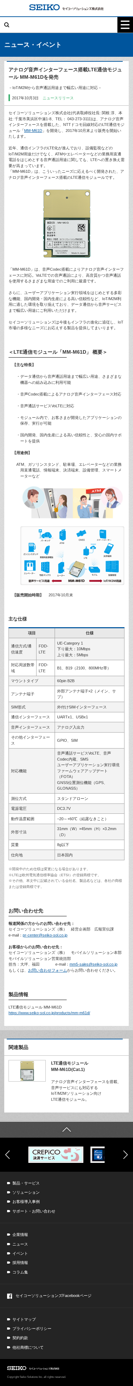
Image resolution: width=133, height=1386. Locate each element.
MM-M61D (33, 130)
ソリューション (26, 1192)
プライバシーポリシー (31, 1328)
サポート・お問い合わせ (33, 1211)
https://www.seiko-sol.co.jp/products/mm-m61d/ (49, 1013)
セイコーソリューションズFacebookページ (54, 1295)
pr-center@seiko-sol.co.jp (45, 935)
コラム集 (20, 1272)
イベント (20, 1253)
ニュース (20, 1244)
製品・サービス (26, 1183)
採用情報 (20, 1262)
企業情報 (20, 1234)
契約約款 (20, 1338)
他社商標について (28, 1347)
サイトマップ (24, 1319)
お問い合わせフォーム (47, 970)
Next (125, 1154)
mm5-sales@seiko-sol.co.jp (93, 964)
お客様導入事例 (26, 1201)
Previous (7, 1154)
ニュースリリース (58, 98)
